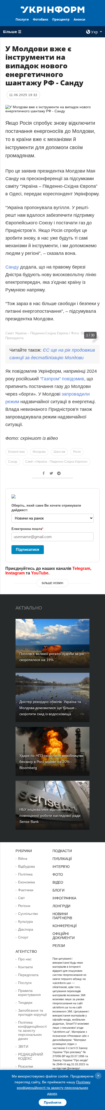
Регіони (24, 906)
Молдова (39, 452)
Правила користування (29, 993)
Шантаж (59, 452)
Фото (57, 874)
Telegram (81, 568)
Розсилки (25, 1066)
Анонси (79, 19)
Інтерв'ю (61, 867)
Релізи (58, 946)
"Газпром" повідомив (62, 378)
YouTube (39, 573)
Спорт (23, 937)
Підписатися (27, 549)
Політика (25, 874)
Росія (77, 452)
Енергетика (16, 452)
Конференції (64, 926)
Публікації (62, 859)
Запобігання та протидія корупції (32, 1012)
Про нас (25, 959)
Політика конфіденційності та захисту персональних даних (32, 1030)
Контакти (25, 967)
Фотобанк (40, 19)
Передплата (28, 975)
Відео (57, 882)
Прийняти (52, 1102)
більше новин (52, 583)
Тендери (25, 1002)
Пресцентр (61, 19)
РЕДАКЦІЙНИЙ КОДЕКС (30, 1056)
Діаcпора (25, 929)
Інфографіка (64, 898)
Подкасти (62, 851)
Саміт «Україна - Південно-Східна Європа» (56, 461)
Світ (21, 898)
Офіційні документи (63, 936)
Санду (12, 267)
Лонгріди (61, 906)
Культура (25, 921)
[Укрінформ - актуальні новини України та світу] (53, 9)
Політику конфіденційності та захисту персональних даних (53, 1088)
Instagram (15, 573)
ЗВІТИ (23, 1046)
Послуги (22, 19)
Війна (22, 858)
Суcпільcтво (28, 914)
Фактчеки (25, 890)
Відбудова (26, 866)
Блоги (58, 890)
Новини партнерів (62, 916)
